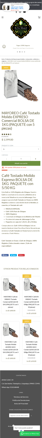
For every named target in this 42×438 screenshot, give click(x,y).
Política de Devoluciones (21, 400)
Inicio (3, 59)
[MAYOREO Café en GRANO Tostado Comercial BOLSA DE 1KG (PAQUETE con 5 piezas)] (10, 285)
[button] (7, 134)
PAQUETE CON (7, 145)
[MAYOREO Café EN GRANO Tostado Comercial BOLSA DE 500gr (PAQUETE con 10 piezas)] (31, 285)
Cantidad (5, 155)
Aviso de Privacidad (21, 403)
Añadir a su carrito (21, 163)
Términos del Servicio (21, 397)
